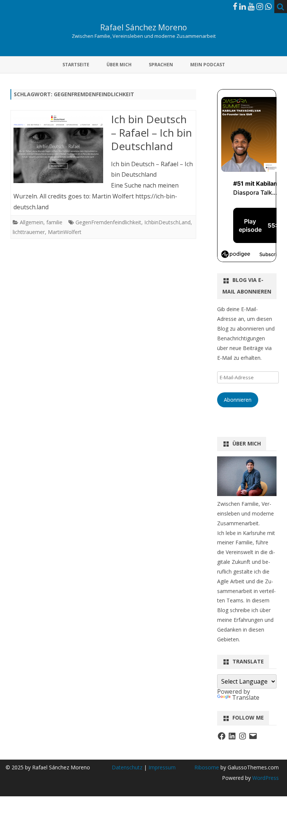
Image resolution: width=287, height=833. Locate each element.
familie (54, 222)
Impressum (162, 767)
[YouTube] (251, 6)
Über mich (119, 64)
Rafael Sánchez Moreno (143, 27)
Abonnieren (237, 399)
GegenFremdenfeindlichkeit (108, 222)
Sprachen (161, 64)
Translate (245, 697)
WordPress (265, 777)
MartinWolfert (64, 231)
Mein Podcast (207, 64)
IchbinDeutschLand (167, 222)
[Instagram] (259, 6)
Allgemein (31, 222)
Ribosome (206, 767)
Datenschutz (128, 767)
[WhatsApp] (268, 6)
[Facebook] (235, 6)
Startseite (75, 64)
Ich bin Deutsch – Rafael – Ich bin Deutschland (151, 132)
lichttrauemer (29, 231)
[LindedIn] (242, 6)
